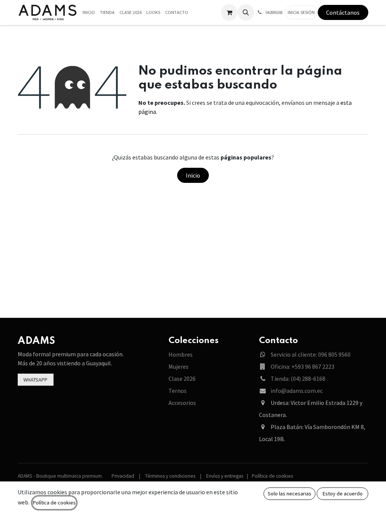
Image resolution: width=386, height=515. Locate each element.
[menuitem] (89, 12)
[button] (245, 12)
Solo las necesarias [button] (289, 493)
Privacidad (123, 476)
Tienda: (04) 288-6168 (298, 378)
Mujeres (178, 366)
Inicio (193, 175)
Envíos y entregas (224, 476)
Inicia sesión (301, 12)
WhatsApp (35, 379)
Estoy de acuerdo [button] (343, 493)
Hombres (180, 354)
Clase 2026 (182, 378)
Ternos (177, 390)
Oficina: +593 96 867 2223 (302, 366)
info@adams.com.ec (297, 390)
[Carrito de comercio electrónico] (229, 12)
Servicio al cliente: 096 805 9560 (311, 354)
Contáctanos (343, 12)
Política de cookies (272, 476)
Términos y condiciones (170, 476)
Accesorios (182, 402)
